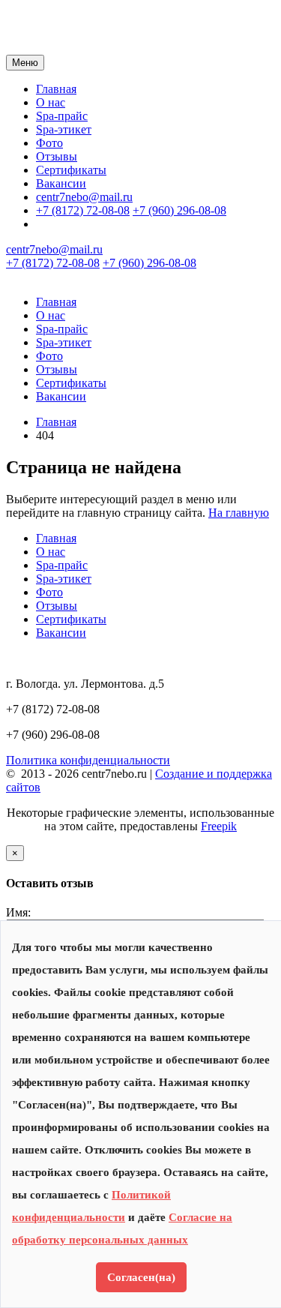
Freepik (219, 826)
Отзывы (56, 156)
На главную (238, 512)
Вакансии (61, 183)
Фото (49, 142)
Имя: (18, 912)
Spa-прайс (62, 116)
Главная (56, 88)
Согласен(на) (141, 1277)
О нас (50, 102)
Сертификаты (71, 170)
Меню (25, 62)
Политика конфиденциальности (88, 760)
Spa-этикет (63, 129)
